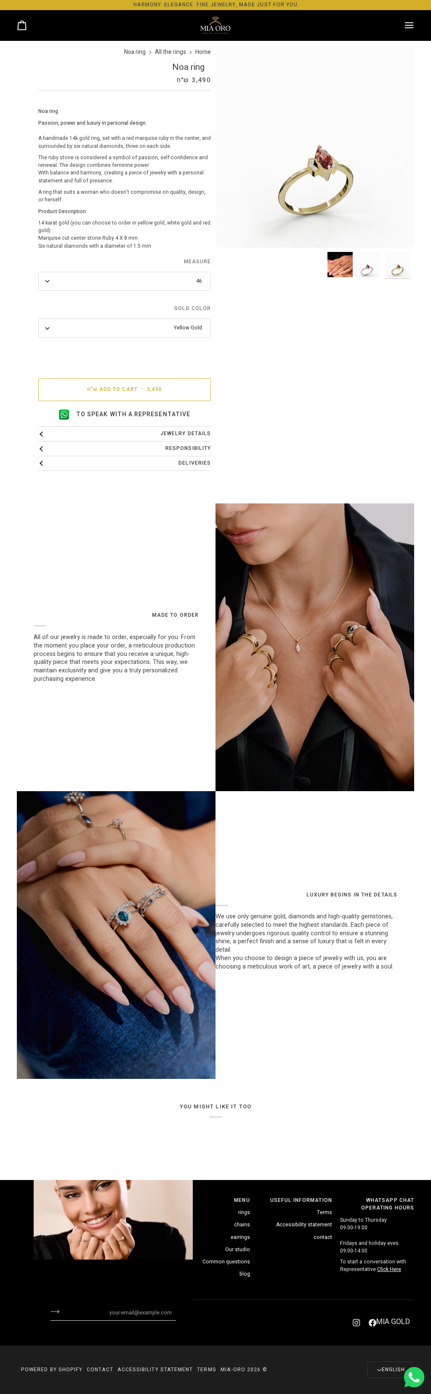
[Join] (62, 1311)
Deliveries (194, 463)
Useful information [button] (301, 1200)
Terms (324, 1212)
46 (199, 281)
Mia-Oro (233, 1369)
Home (203, 52)
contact (323, 1237)
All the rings (170, 52)
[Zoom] (398, 232)
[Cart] (29, 25)
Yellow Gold (188, 328)
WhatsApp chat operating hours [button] (387, 1204)
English (393, 1369)
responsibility (188, 448)
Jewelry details (185, 433)
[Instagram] (356, 1323)
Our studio (237, 1249)
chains (242, 1224)
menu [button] (242, 1200)
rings (244, 1212)
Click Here (389, 1269)
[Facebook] (372, 1323)
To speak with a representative (133, 414)
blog (244, 1274)
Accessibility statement (304, 1224)
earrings (240, 1237)
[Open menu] (401, 25)
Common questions (226, 1262)
